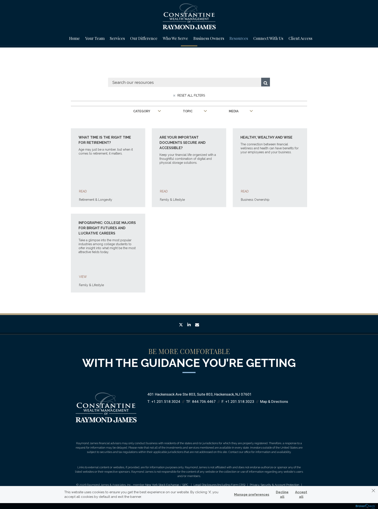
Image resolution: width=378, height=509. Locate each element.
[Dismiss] (373, 490)
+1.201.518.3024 (165, 401)
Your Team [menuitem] (95, 38)
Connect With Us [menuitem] (268, 38)
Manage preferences (251, 495)
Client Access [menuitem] (300, 38)
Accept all (301, 494)
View (83, 276)
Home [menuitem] (74, 38)
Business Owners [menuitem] (208, 38)
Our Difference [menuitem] (144, 38)
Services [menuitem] (117, 38)
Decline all (282, 494)
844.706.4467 (204, 401)
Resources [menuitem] (238, 38)
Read (83, 191)
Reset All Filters (191, 95)
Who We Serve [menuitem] (175, 38)
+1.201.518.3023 (239, 401)
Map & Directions (274, 401)
